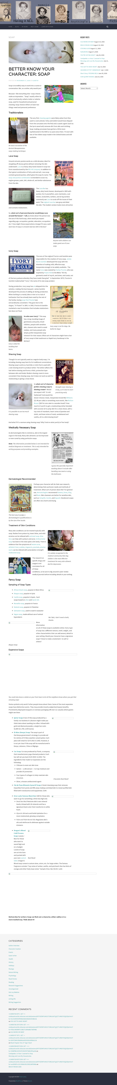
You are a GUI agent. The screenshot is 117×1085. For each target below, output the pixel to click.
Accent (30, 1081)
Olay (69, 492)
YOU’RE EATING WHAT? (88, 55)
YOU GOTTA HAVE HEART (88, 67)
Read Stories (13, 979)
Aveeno (60, 492)
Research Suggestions (16, 986)
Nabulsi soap (18, 607)
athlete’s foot (14, 547)
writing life (12, 999)
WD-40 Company (34, 169)
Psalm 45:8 (48, 273)
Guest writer (13, 956)
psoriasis (36, 547)
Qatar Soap (18, 718)
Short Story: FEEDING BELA (89, 73)
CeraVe (48, 498)
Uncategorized (13, 989)
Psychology (12, 976)
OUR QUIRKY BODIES (87, 77)
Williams (69, 398)
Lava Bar (42, 188)
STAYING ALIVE (85, 48)
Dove (65, 492)
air (34, 286)
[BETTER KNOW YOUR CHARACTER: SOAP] (41, 52)
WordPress (19, 1081)
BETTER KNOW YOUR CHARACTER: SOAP (31, 72)
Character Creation (15, 949)
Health (11, 959)
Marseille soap (19, 603)
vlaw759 (35, 80)
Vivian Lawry (22, 1077)
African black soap (20, 590)
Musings (11, 969)
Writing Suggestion (15, 1002)
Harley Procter (61, 270)
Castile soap (18, 597)
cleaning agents (45, 118)
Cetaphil (42, 498)
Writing (11, 995)
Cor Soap (17, 751)
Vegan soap (18, 614)
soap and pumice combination (19, 178)
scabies (22, 547)
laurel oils (35, 600)
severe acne (36, 544)
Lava (19, 167)
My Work (25, 26)
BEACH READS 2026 (86, 45)
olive (27, 600)
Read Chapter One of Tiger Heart (21, 1043)
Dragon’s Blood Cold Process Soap (20, 833)
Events (11, 952)
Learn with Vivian (47, 26)
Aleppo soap (18, 593)
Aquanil (57, 498)
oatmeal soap (34, 536)
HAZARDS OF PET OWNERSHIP (90, 70)
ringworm (28, 547)
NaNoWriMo (84, 52)
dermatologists (42, 492)
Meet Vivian (34, 26)
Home (10, 26)
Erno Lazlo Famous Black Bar (25, 796)
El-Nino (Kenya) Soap (22, 732)
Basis (38, 495)
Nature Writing (13, 972)
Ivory (43, 270)
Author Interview (14, 946)
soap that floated (28, 300)
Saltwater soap (19, 611)
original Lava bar (50, 202)
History (11, 962)
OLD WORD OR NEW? (87, 42)
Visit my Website (14, 992)
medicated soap (14, 553)
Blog (17, 26)
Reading (11, 982)
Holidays (11, 966)
